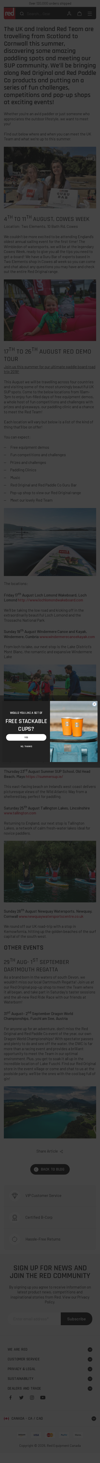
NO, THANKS (26, 746)
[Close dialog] (94, 704)
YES (26, 737)
